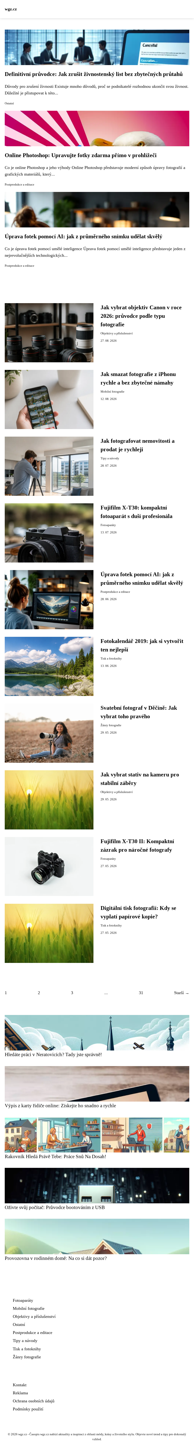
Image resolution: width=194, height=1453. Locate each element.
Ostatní (9, 103)
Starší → (181, 992)
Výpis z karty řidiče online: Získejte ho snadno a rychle (60, 1105)
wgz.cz (11, 9)
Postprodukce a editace (19, 184)
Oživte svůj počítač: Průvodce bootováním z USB (55, 1207)
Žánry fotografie (111, 725)
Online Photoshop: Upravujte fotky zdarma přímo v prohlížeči (81, 155)
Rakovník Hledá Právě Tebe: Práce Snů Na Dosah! (55, 1156)
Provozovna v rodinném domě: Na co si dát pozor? (56, 1258)
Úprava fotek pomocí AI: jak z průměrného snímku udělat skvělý (83, 236)
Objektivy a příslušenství (117, 333)
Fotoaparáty (108, 525)
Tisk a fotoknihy (111, 658)
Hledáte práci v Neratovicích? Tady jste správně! (53, 1054)
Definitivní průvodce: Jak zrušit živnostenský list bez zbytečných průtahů (94, 74)
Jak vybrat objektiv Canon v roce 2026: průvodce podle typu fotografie (141, 316)
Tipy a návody (110, 458)
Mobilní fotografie (112, 391)
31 (141, 992)
